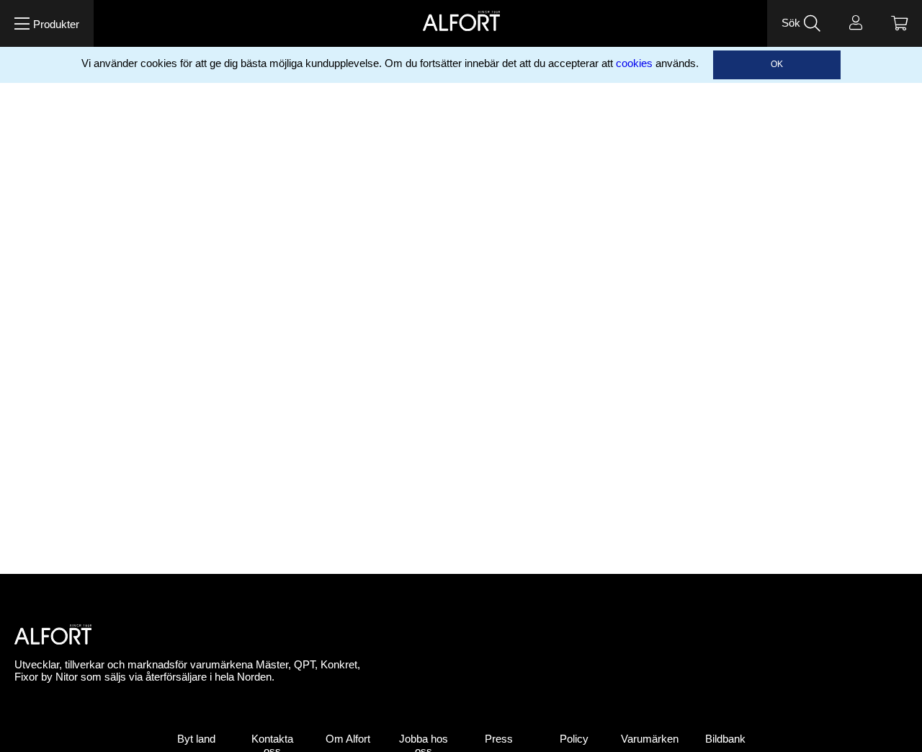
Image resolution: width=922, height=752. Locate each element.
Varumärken (650, 739)
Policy (574, 739)
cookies (634, 63)
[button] (47, 23)
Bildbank (725, 739)
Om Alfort (348, 739)
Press (499, 739)
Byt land (196, 739)
